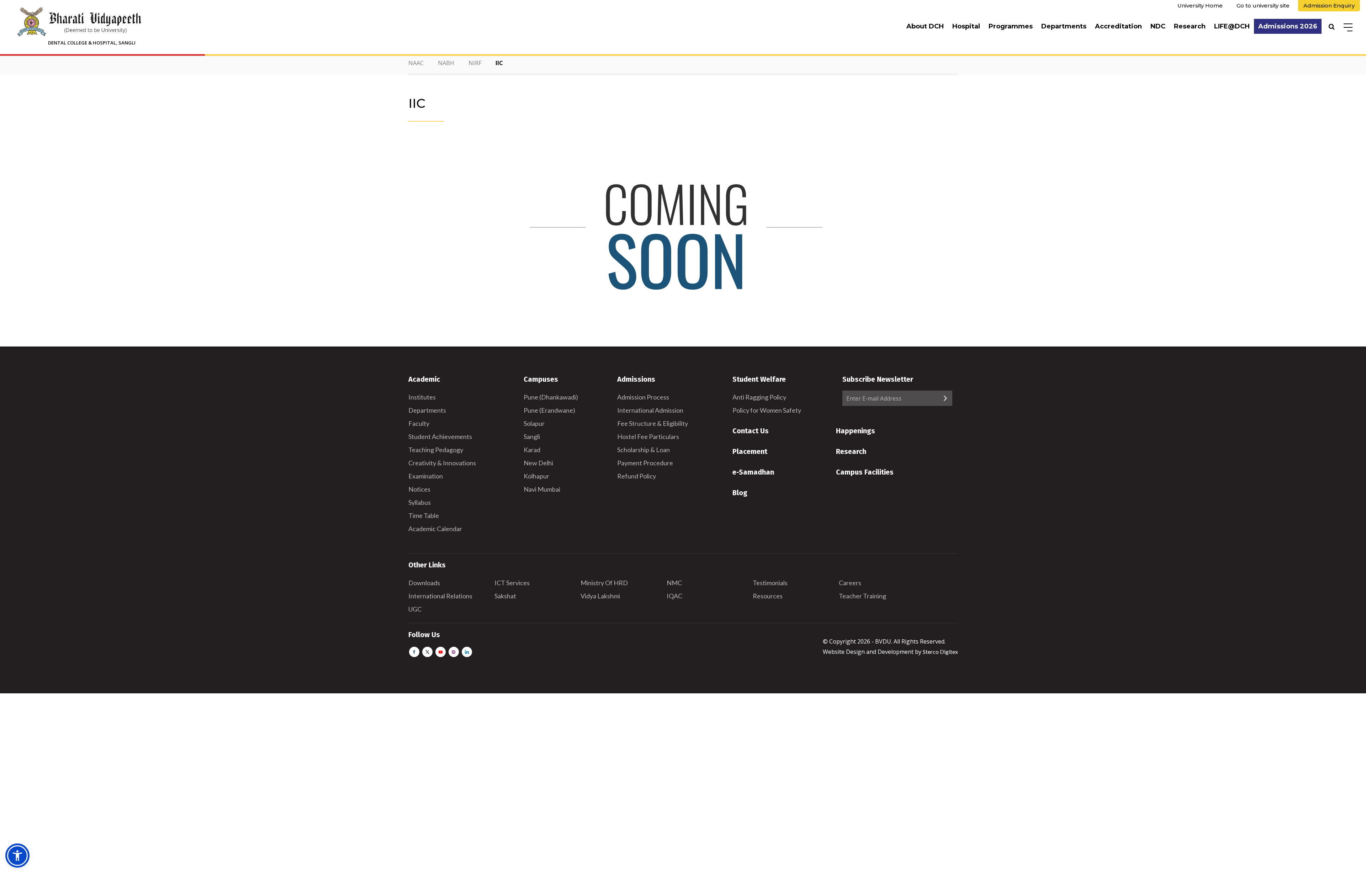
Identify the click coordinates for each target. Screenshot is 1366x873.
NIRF (474, 63)
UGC (415, 609)
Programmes (1011, 26)
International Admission (650, 410)
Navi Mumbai (542, 489)
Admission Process (643, 397)
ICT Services (512, 583)
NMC (674, 583)
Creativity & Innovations (442, 463)
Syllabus (419, 502)
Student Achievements (440, 436)
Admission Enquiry (1329, 5)
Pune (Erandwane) (549, 410)
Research (1190, 26)
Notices (419, 489)
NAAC (416, 63)
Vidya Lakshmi (600, 596)
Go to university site (1263, 5)
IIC (499, 63)
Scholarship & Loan (643, 450)
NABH (446, 63)
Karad (532, 450)
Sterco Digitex (940, 651)
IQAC (674, 596)
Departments (1063, 26)
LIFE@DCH (1232, 26)
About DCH (925, 26)
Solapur (534, 423)
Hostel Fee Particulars (648, 436)
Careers (850, 583)
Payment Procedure (645, 463)
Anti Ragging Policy (759, 397)
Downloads (424, 583)
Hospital (966, 26)
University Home (1200, 5)
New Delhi (538, 463)
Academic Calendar (435, 529)
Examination (425, 476)
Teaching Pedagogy (435, 450)
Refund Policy (636, 476)
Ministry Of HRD (604, 583)
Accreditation (1118, 26)
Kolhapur (536, 476)
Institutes (422, 397)
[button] (17, 855)
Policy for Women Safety (766, 410)
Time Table (423, 515)
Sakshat (505, 596)
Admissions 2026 (1287, 26)
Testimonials (770, 583)
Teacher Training (862, 596)
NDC (1157, 26)
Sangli (532, 436)
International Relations (440, 596)
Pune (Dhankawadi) (551, 397)
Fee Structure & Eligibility (652, 423)
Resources (768, 596)
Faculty (418, 423)
